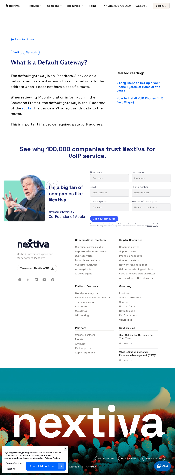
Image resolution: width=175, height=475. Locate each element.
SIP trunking (82, 315)
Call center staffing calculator (136, 269)
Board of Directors (130, 297)
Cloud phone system (87, 293)
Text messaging (84, 302)
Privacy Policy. (152, 226)
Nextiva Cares (127, 306)
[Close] (66, 449)
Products (33, 5)
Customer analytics (86, 264)
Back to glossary (25, 39)
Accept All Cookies (41, 466)
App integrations (85, 352)
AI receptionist (83, 269)
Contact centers (129, 260)
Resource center (129, 246)
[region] (35, 459)
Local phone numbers (87, 260)
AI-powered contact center (91, 251)
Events (79, 339)
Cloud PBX (81, 310)
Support (140, 6)
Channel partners (85, 334)
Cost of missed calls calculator (137, 273)
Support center (128, 251)
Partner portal (83, 348)
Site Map (91, 466)
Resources (73, 5)
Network (31, 52)
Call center (81, 306)
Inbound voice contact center (92, 297)
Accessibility (76, 466)
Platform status (128, 315)
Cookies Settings (14, 463)
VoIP (16, 52)
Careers (123, 302)
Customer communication (89, 246)
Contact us (125, 319)
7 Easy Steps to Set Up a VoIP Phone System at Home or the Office (138, 87)
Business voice (84, 255)
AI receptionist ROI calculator (136, 278)
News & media (127, 310)
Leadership (125, 293)
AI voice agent (83, 273)
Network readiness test (133, 264)
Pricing (92, 5)
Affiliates (80, 343)
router (27, 108)
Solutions (53, 5)
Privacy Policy (52, 458)
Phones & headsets (130, 255)
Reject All (10, 468)
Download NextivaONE (34, 268)
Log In (160, 6)
